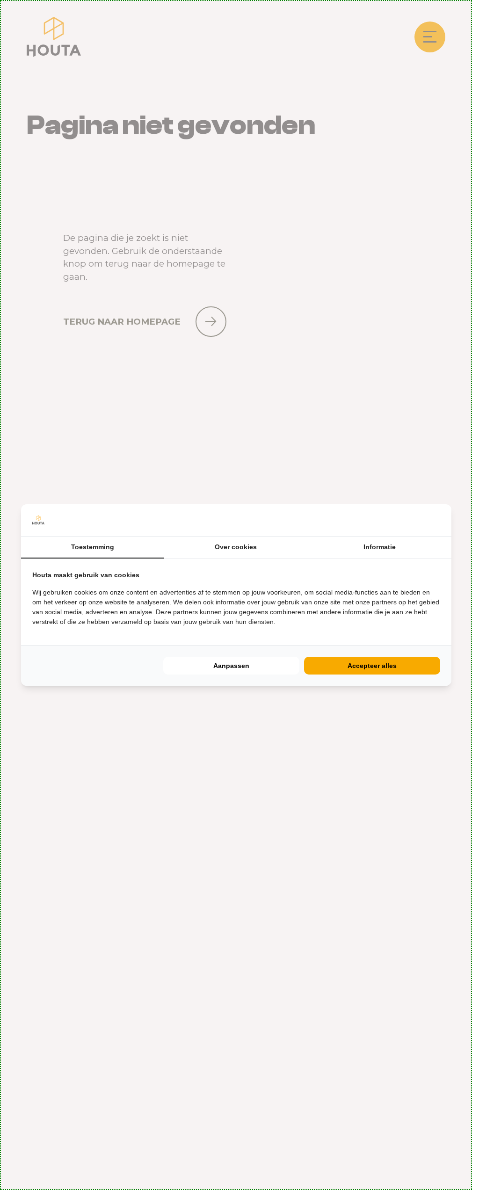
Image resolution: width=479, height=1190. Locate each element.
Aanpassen (231, 665)
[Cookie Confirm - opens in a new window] (437, 520)
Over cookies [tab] (236, 547)
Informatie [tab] (379, 547)
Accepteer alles (372, 665)
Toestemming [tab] (92, 547)
